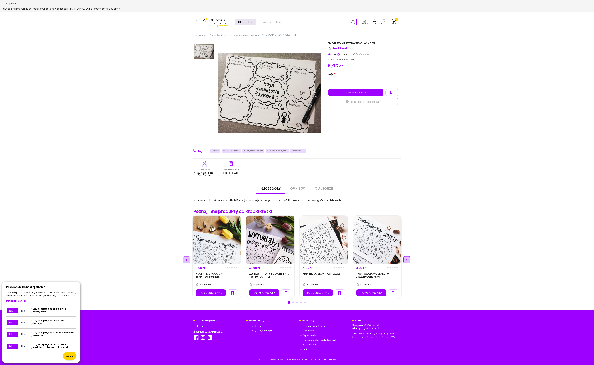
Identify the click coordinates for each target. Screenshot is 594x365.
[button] (374, 22)
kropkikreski (343, 48)
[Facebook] (196, 338)
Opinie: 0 (345, 54)
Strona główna (200, 35)
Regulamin (255, 326)
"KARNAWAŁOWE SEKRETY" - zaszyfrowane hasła (373, 275)
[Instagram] (203, 338)
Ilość (331, 74)
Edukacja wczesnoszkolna (246, 35)
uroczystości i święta (253, 151)
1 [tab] (289, 302)
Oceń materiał (362, 54)
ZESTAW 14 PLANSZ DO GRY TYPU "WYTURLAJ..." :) (269, 275)
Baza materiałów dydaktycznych (320, 339)
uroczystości (298, 151)
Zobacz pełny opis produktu (366, 101)
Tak (11, 310)
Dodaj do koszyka (355, 92)
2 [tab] (293, 302)
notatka (215, 151)
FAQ (305, 349)
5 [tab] (305, 302)
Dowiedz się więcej (16, 300)
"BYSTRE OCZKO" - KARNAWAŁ (321, 273)
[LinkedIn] (210, 338)
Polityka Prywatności (261, 330)
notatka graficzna (231, 151)
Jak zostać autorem (313, 344)
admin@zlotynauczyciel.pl (365, 328)
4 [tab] (301, 302)
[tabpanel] (216, 257)
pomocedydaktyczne (277, 151)
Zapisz (69, 355)
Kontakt (201, 326)
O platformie (309, 335)
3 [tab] (297, 302)
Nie (23, 310)
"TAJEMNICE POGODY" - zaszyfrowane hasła (210, 275)
